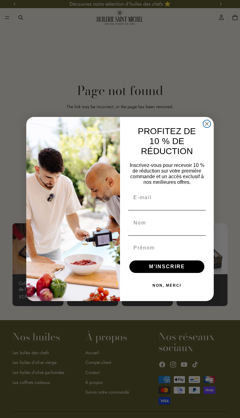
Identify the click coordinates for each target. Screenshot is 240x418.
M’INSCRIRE (167, 266)
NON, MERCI (166, 285)
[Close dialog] (207, 124)
